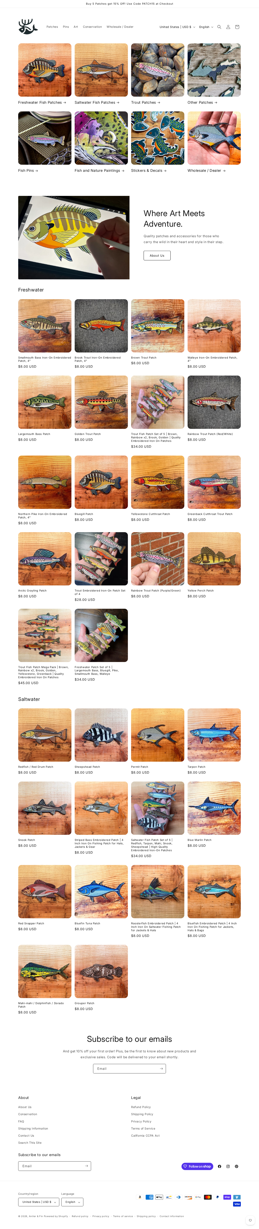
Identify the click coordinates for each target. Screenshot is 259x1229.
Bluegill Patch (84, 514)
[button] (219, 26)
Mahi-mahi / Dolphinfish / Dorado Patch (41, 1005)
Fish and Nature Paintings (97, 170)
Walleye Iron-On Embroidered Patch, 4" (212, 359)
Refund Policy (141, 1107)
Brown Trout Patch (143, 357)
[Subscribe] (161, 1068)
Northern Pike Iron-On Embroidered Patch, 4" (42, 515)
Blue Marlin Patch (199, 839)
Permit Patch (139, 766)
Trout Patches (143, 102)
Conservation (27, 1114)
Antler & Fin (36, 1216)
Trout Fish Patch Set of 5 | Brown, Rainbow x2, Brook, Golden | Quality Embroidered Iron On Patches (156, 437)
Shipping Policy (142, 1114)
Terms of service (123, 1216)
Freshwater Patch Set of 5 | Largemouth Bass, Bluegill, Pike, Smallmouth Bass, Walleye (97, 670)
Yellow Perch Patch (201, 590)
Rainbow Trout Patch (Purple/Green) (156, 590)
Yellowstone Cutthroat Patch (150, 514)
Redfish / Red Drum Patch (35, 766)
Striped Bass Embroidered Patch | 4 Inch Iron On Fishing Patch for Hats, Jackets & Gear (99, 843)
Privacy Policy (141, 1121)
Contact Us (26, 1135)
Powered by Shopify (56, 1216)
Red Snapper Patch (31, 923)
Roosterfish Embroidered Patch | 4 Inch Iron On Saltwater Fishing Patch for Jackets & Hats (156, 927)
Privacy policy (100, 1216)
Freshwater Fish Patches (40, 102)
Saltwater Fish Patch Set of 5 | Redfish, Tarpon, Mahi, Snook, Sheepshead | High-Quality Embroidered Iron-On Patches (152, 845)
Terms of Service (143, 1128)
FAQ (21, 1121)
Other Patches (200, 102)
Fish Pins (26, 170)
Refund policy (80, 1216)
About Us (157, 255)
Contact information (172, 1216)
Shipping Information (33, 1128)
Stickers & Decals (146, 170)
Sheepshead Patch (87, 766)
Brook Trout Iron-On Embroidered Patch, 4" (98, 359)
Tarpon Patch (196, 766)
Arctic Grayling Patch (32, 590)
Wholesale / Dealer (204, 170)
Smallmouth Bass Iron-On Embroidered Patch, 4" (44, 359)
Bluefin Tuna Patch (87, 923)
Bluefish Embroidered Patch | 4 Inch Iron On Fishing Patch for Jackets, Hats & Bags (212, 927)
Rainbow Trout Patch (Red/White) (210, 434)
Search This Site (30, 1143)
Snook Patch (26, 839)
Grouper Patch (84, 1003)
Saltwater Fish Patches (95, 102)
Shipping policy (146, 1216)
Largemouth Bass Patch (34, 434)
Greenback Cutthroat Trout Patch (210, 514)
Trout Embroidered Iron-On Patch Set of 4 (100, 592)
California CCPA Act (145, 1135)
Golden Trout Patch (88, 434)
